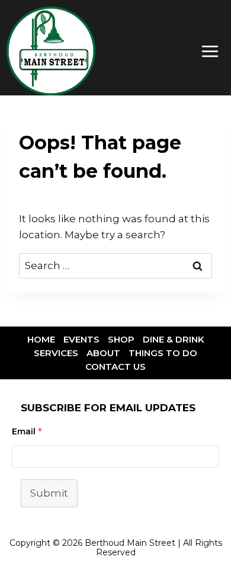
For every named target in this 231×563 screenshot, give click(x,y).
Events (81, 339)
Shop (121, 339)
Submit (49, 493)
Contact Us (115, 366)
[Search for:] (115, 265)
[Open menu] (209, 51)
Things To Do (163, 353)
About (103, 353)
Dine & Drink (173, 339)
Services (56, 353)
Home (41, 339)
